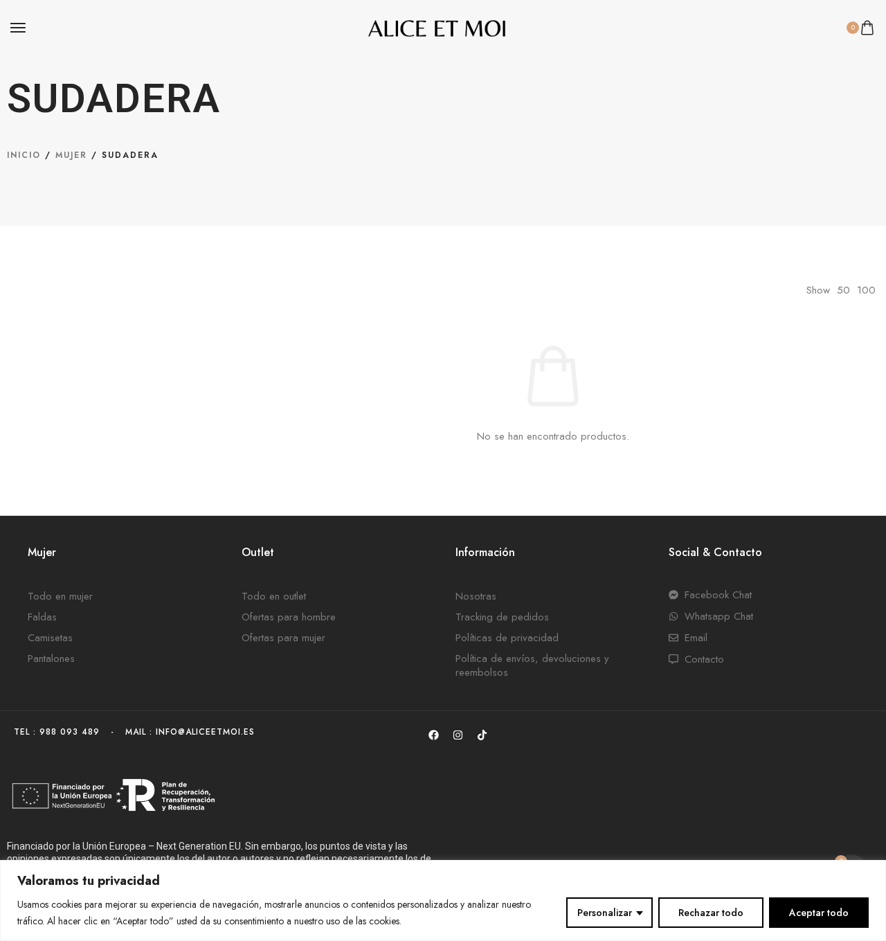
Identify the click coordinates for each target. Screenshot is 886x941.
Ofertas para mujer (283, 637)
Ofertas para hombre (289, 617)
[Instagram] (457, 735)
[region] (443, 900)
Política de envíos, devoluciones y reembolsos (532, 665)
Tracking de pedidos (502, 617)
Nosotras (475, 596)
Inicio (24, 155)
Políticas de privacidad (507, 637)
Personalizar (604, 913)
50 (843, 290)
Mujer (71, 155)
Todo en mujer (60, 596)
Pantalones (51, 658)
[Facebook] (433, 735)
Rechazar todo (710, 913)
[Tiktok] (481, 735)
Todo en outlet (274, 596)
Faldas (42, 617)
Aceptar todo (819, 913)
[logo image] (437, 27)
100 (866, 290)
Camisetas (50, 637)
